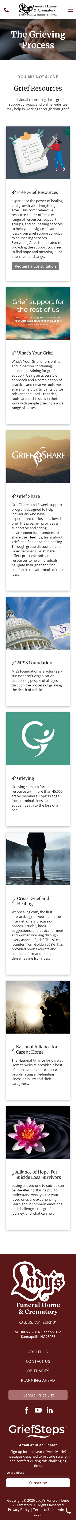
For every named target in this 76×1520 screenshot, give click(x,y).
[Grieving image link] (37, 738)
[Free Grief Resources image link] (37, 152)
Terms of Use (43, 1509)
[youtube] (38, 1411)
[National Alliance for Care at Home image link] (37, 1007)
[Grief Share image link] (37, 456)
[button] (70, 9)
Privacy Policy (19, 1509)
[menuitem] (38, 1351)
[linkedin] (49, 1411)
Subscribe (38, 1482)
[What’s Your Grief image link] (37, 313)
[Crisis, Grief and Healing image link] (37, 859)
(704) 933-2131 (45, 1322)
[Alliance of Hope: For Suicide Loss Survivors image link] (37, 1132)
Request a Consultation (35, 266)
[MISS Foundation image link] (37, 623)
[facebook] (26, 1411)
